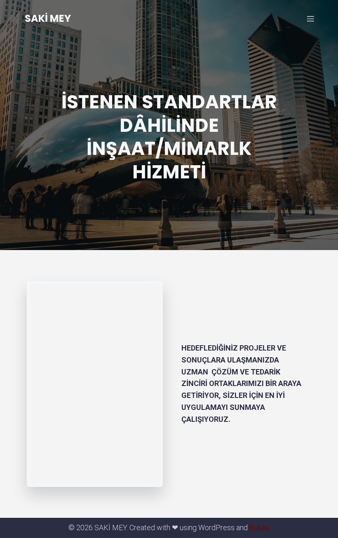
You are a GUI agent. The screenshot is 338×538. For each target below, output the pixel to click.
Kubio (259, 527)
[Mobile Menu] (310, 19)
